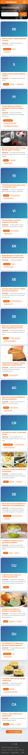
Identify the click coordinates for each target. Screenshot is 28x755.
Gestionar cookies (14, 752)
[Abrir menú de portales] (2, 2)
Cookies (16, 749)
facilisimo (11, 2)
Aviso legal (3, 749)
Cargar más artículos (14, 731)
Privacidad (10, 749)
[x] (14, 744)
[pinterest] (16, 744)
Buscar (23, 14)
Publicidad (21, 749)
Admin (22, 752)
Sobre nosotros (5, 752)
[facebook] (12, 744)
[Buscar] (24, 2)
